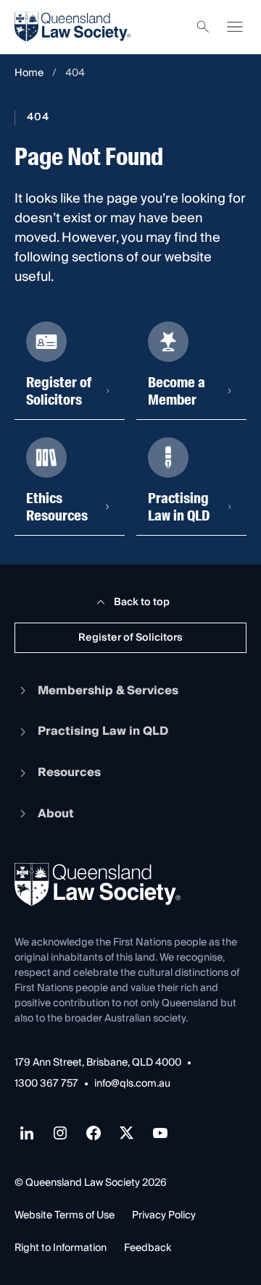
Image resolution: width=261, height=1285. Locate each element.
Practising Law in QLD (103, 731)
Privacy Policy (164, 1215)
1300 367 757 (46, 1084)
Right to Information (60, 1248)
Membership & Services (108, 691)
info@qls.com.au (132, 1084)
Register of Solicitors (130, 637)
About (56, 814)
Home (29, 73)
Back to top (142, 602)
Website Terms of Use (64, 1215)
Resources (69, 772)
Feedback (147, 1248)
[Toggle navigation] (234, 26)
